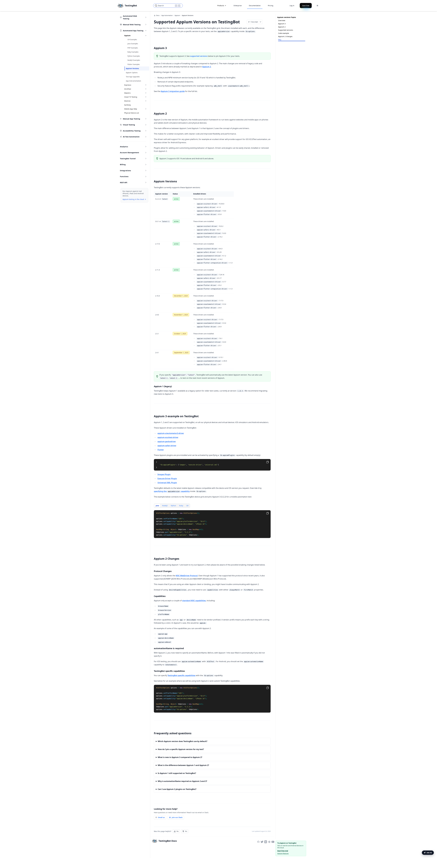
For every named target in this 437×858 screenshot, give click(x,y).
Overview (281, 20)
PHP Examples (132, 48)
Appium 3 (282, 24)
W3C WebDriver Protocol (187, 575)
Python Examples (133, 56)
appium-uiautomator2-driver (171, 433)
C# (187, 505)
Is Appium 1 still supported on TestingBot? (177, 773)
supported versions (198, 56)
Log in (292, 5)
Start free (305, 5)
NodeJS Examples (133, 60)
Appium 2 (206, 66)
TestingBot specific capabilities (181, 675)
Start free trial (282, 851)
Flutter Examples (133, 64)
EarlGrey (127, 105)
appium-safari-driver (167, 445)
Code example (283, 33)
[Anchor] (243, 21)
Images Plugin (164, 474)
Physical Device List (131, 113)
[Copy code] (267, 462)
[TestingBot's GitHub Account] (258, 841)
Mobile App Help (130, 109)
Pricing (270, 5)
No (186, 831)
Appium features (283, 853)
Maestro (127, 93)
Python (173, 505)
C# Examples (132, 40)
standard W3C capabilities (194, 600)
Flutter (161, 449)
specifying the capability (172, 491)
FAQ (279, 40)
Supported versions (285, 30)
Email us (161, 817)
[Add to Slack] (269, 841)
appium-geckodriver (167, 441)
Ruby (181, 505)
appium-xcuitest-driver (168, 437)
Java (157, 505)
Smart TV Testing (130, 97)
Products (220, 5)
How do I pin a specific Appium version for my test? (181, 749)
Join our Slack (177, 817)
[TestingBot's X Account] (262, 841)
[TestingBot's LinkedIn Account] (265, 841)
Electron (127, 101)
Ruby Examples (132, 52)
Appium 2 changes (285, 36)
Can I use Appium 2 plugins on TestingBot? (177, 789)
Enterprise (238, 5)
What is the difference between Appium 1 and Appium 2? (183, 765)
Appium (127, 35)
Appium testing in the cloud (133, 199)
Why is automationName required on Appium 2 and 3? (182, 781)
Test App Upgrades (133, 77)
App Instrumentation (133, 81)
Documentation (255, 5)
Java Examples (132, 44)
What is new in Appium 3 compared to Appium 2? (180, 757)
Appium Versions (132, 68)
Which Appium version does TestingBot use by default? (182, 741)
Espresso (127, 85)
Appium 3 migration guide (173, 91)
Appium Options (131, 73)
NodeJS (165, 505)
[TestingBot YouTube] (273, 841)
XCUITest (127, 89)
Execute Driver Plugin (167, 478)
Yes (177, 831)
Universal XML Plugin (167, 482)
